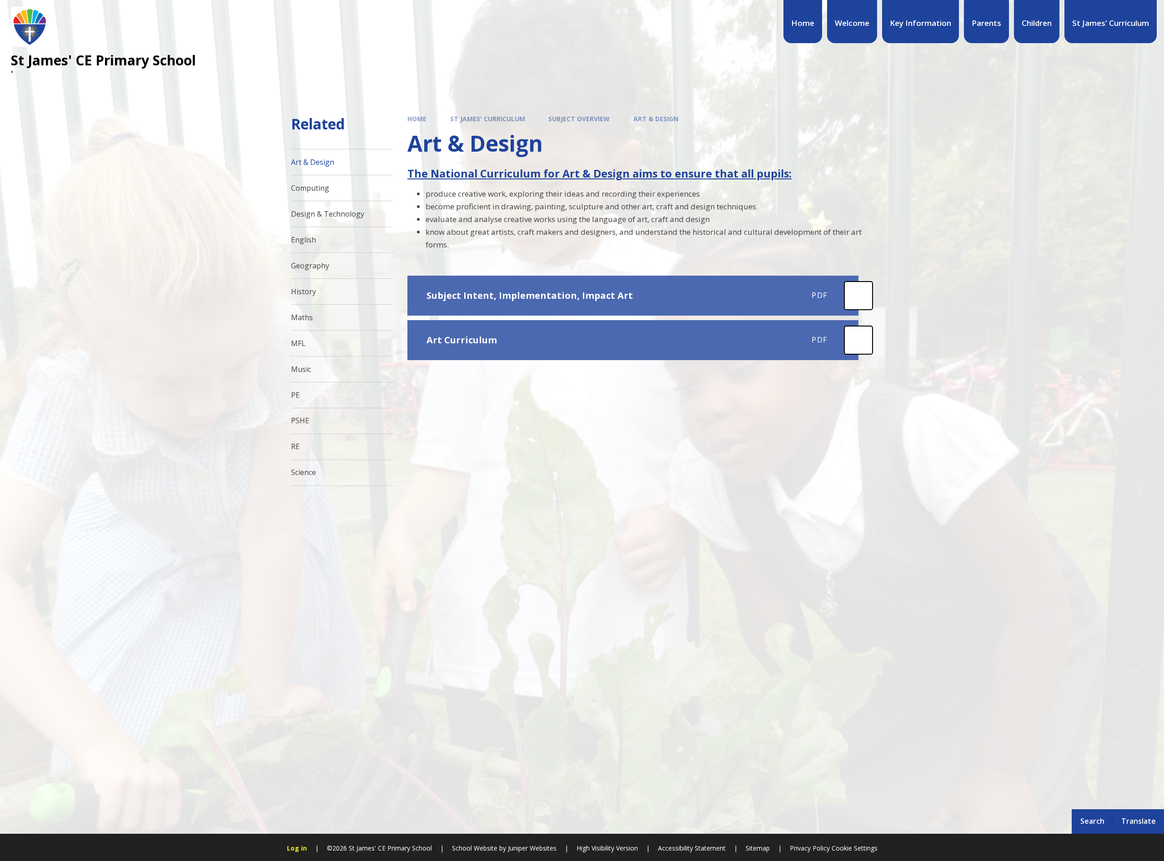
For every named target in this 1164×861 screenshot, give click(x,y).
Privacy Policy (810, 848)
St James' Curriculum (487, 118)
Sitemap (758, 848)
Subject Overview (579, 118)
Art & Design (655, 118)
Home (416, 118)
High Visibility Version (607, 848)
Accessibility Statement (692, 848)
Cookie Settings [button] (855, 848)
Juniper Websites (532, 848)
